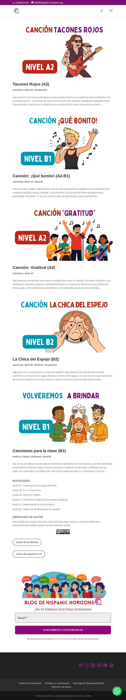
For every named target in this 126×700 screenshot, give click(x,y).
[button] (117, 691)
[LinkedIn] (93, 665)
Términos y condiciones (57, 683)
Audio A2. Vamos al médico (26, 494)
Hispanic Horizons (38, 521)
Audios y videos (21, 456)
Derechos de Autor (61, 686)
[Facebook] (81, 665)
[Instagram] (87, 665)
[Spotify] (111, 665)
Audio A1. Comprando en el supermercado (35, 485)
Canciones (18, 89)
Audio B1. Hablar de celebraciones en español (36, 509)
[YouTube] (105, 665)
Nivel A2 (29, 89)
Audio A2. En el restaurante (27, 490)
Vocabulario (41, 89)
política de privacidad (63, 639)
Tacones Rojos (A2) (31, 84)
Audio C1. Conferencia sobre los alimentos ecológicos (40, 499)
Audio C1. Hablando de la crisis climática (34, 504)
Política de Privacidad (30, 683)
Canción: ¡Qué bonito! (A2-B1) (41, 176)
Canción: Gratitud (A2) (34, 267)
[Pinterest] (99, 665)
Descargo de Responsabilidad (88, 683)
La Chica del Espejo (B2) (36, 359)
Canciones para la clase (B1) (39, 450)
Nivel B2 (38, 364)
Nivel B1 (39, 181)
